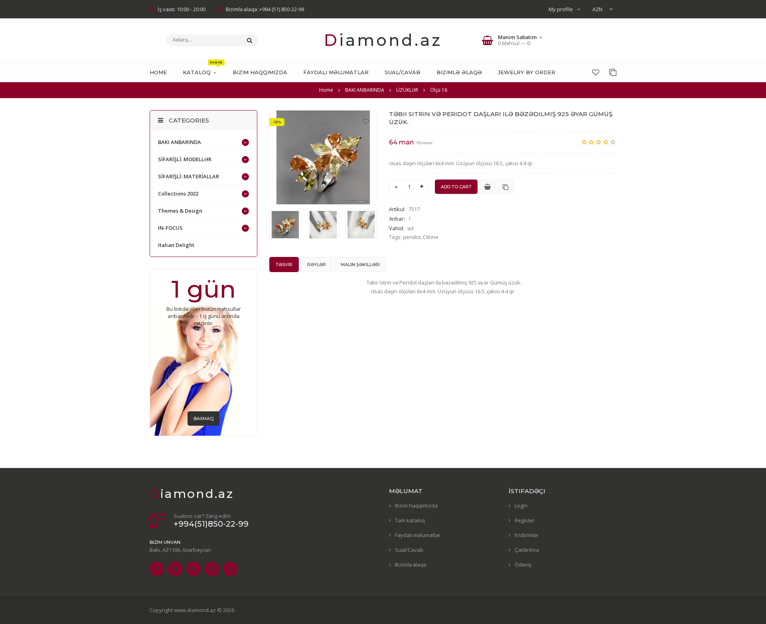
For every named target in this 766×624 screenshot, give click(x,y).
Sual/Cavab (409, 549)
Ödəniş (523, 564)
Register (525, 520)
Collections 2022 (178, 193)
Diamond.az (383, 40)
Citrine (430, 237)
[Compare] (612, 72)
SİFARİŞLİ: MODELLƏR (184, 159)
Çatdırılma (527, 549)
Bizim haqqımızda (416, 505)
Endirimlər (527, 535)
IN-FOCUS (170, 227)
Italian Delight (176, 245)
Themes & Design (180, 210)
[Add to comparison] (505, 187)
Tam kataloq (410, 520)
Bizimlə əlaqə (410, 564)
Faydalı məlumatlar (417, 535)
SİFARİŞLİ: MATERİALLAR (188, 176)
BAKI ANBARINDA (179, 142)
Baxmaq (203, 418)
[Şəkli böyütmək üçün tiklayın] (323, 157)
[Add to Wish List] (366, 121)
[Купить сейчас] (488, 187)
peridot (412, 237)
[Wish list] (595, 72)
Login (521, 505)
